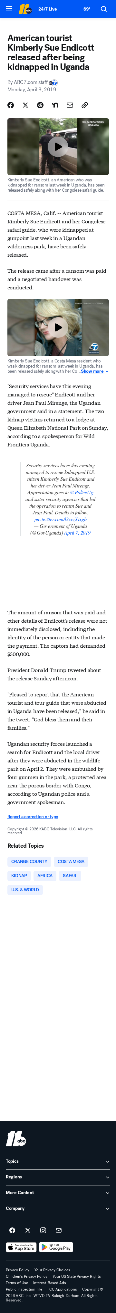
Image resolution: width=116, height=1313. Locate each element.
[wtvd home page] (16, 1138)
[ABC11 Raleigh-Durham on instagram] (43, 1230)
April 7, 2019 (77, 532)
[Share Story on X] (25, 105)
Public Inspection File (24, 1289)
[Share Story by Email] (69, 105)
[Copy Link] (84, 105)
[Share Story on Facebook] (10, 105)
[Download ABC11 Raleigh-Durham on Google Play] (56, 1247)
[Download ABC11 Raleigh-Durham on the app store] (21, 1247)
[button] (9, 8)
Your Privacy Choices (52, 1270)
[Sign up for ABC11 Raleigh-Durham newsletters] (58, 1230)
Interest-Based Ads (49, 1283)
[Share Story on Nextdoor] (55, 105)
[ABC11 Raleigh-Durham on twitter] (27, 1230)
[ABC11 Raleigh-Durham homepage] (25, 9)
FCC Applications (62, 1289)
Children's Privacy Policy (26, 1276)
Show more (92, 371)
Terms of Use (17, 1283)
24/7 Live (47, 9)
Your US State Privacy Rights (77, 1276)
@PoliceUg (81, 492)
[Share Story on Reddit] (40, 105)
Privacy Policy (17, 1270)
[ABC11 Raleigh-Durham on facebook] (12, 1230)
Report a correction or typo (32, 817)
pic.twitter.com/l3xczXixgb (60, 519)
